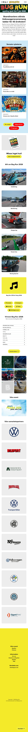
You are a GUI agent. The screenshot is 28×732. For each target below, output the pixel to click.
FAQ (14, 661)
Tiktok (19, 306)
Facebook (8, 303)
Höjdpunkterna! (18, 124)
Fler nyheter (8, 124)
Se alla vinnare (13, 351)
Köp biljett (20, 728)
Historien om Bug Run (14, 658)
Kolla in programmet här (14, 156)
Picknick (14, 650)
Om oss (14, 656)
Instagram (19, 303)
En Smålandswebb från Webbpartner (14, 701)
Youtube (9, 306)
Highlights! (14, 128)
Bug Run (14, 648)
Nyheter (14, 659)
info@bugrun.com (14, 310)
